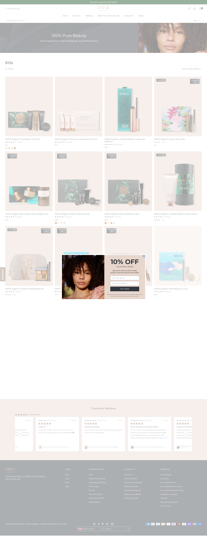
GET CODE (124, 289)
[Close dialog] (144, 256)
